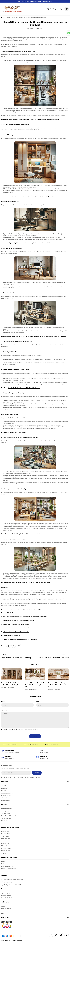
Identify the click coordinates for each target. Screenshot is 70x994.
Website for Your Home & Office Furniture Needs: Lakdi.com (18, 620)
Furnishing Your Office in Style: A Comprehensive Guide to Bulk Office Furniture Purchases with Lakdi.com (37, 336)
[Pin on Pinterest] (19, 646)
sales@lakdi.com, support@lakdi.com (13, 879)
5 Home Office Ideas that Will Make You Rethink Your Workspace (20, 639)
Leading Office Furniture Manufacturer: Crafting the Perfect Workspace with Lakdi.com (36, 119)
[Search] (61, 9)
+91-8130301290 (44, 752)
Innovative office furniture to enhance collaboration (16, 628)
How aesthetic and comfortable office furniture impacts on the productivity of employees (32, 196)
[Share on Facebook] (8, 646)
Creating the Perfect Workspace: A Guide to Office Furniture (24, 387)
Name (3, 701)
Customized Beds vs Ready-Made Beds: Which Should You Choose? (57, 685)
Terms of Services (24, 777)
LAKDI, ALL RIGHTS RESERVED (13, 940)
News (8, 17)
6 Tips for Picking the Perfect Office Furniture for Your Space (27, 534)
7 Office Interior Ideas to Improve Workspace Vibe (16, 631)
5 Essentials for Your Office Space (11, 635)
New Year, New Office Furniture (18, 432)
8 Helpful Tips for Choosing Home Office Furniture (16, 624)
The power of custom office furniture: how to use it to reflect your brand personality (24, 616)
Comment (4, 710)
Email (38, 701)
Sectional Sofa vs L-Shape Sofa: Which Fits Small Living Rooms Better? (35, 685)
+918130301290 (8, 882)
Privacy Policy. (36, 777)
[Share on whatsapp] (13, 646)
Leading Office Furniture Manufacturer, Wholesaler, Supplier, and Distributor (32, 243)
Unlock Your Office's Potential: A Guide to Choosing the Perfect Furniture (30, 582)
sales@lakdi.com (9, 758)
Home (2, 17)
